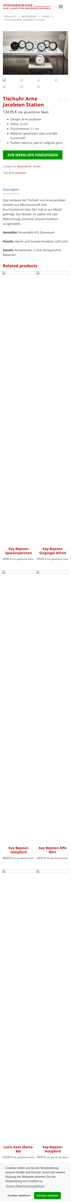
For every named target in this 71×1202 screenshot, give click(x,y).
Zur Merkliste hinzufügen (32, 154)
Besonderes (24, 166)
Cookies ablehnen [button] (19, 1195)
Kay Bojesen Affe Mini (52, 850)
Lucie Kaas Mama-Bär (18, 1149)
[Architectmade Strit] (60, 100)
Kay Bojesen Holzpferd (19, 850)
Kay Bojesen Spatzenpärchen (18, 550)
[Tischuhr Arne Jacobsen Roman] (66, 100)
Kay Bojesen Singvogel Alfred (52, 550)
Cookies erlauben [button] (47, 1195)
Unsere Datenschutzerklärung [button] (25, 1186)
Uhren (37, 166)
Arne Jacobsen (17, 172)
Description (11, 189)
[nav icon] (61, 7)
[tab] (11, 190)
